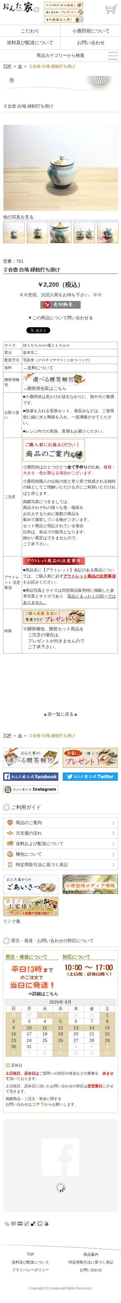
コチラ (38, 1104)
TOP (7, 66)
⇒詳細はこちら (43, 993)
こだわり (30, 30)
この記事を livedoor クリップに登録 (26, 1223)
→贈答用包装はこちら (44, 388)
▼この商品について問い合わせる (60, 317)
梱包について (29, 854)
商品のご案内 (29, 822)
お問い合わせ (91, 42)
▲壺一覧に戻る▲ (60, 714)
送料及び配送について (30, 42)
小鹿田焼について (91, 30)
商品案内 (90, 1254)
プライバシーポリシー (30, 1270)
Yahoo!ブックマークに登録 (7, 1223)
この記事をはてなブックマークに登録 (13, 1223)
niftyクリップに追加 (46, 1223)
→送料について (38, 367)
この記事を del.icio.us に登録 (33, 1223)
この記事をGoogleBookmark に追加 (39, 1223)
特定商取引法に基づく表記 (42, 864)
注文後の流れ (29, 833)
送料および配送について (40, 843)
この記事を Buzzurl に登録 (20, 1223)
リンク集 (11, 921)
